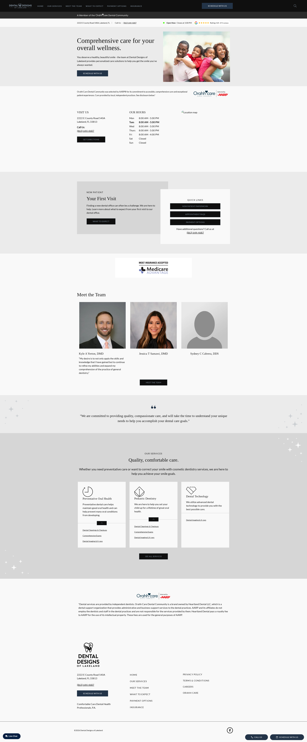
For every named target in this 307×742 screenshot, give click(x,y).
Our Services (54, 6)
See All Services (153, 556)
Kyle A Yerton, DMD (91, 353)
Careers (188, 686)
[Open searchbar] (295, 6)
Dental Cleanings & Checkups (95, 530)
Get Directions (91, 139)
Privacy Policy (192, 674)
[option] (102, 339)
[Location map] (206, 136)
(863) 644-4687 (129, 23)
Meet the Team (74, 6)
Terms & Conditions (196, 680)
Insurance (136, 6)
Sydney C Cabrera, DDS (204, 353)
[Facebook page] (230, 730)
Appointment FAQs (195, 214)
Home (40, 6)
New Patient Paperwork (195, 206)
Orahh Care (190, 692)
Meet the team (153, 382)
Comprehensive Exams (92, 535)
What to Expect (94, 6)
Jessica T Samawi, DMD (153, 353)
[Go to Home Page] (20, 6)
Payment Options (117, 6)
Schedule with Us (217, 6)
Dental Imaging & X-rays (93, 541)
